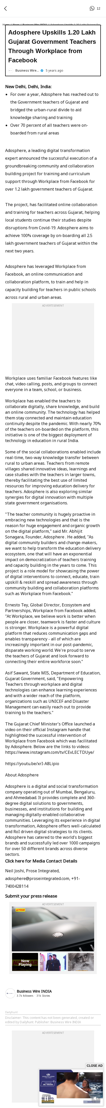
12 (93, 8)
